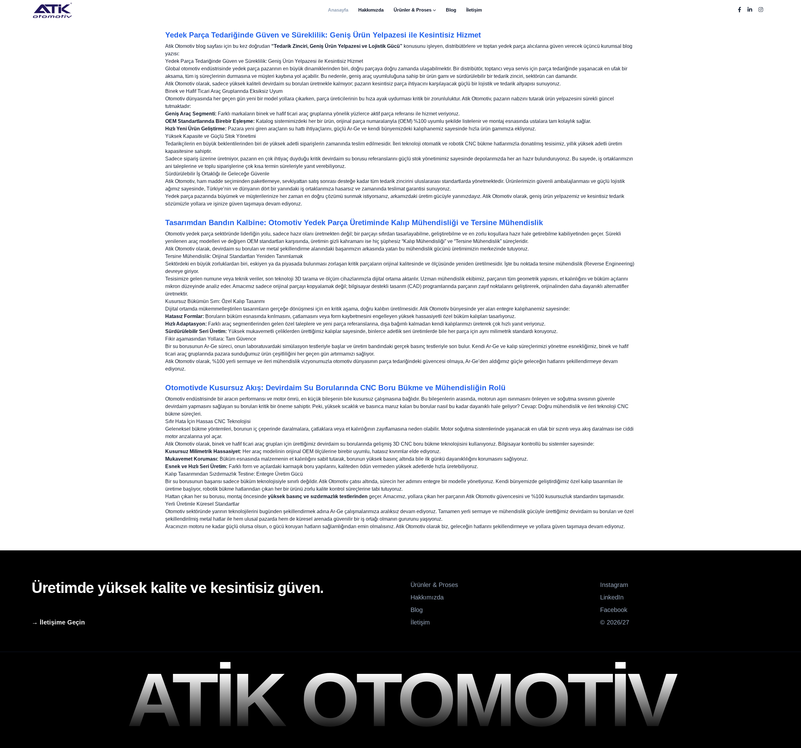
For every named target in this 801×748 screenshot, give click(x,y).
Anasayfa (338, 10)
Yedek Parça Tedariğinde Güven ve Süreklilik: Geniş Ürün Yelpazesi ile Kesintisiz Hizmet (323, 35)
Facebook (613, 609)
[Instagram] (760, 10)
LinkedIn (612, 597)
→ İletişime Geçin (58, 622)
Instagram (614, 584)
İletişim (474, 10)
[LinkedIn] (749, 10)
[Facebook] (739, 10)
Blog (451, 10)
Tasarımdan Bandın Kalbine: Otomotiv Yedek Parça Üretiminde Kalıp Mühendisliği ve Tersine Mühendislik (354, 222)
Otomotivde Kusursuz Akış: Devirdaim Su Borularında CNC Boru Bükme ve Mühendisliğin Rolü (335, 387)
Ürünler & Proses (412, 10)
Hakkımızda (371, 10)
